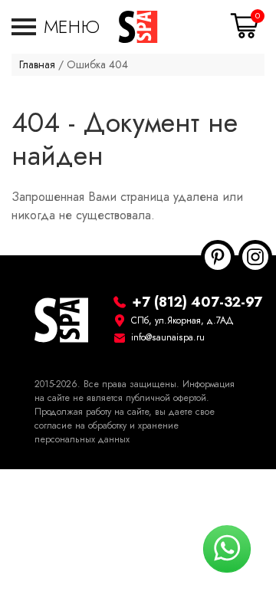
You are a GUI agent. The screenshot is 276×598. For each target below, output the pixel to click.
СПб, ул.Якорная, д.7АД (182, 320)
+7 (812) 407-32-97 (197, 301)
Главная (37, 65)
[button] (56, 27)
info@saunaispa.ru (168, 337)
